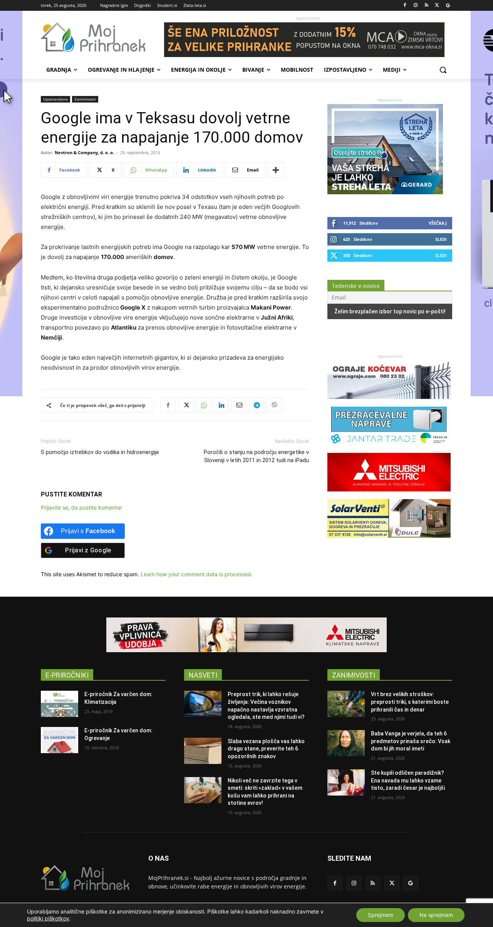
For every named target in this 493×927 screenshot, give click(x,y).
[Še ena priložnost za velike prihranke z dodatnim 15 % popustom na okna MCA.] (308, 39)
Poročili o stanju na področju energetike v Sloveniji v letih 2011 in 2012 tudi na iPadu (256, 456)
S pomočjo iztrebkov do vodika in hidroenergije (100, 452)
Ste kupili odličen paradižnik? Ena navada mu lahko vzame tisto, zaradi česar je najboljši (408, 780)
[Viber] (274, 405)
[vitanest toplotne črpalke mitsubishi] (389, 495)
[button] (443, 70)
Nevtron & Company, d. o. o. (84, 152)
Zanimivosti (85, 99)
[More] (276, 170)
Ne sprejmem (436, 915)
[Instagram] (415, 5)
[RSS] (426, 5)
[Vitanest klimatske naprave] (246, 634)
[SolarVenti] (389, 541)
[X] (437, 5)
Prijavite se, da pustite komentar (81, 507)
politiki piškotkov (48, 918)
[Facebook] (405, 5)
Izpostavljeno (55, 99)
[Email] (238, 405)
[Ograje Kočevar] (389, 402)
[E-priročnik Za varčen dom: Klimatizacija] (59, 704)
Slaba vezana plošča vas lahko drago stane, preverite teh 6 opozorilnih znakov (266, 748)
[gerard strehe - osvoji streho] (385, 192)
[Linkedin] (221, 405)
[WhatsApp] (203, 405)
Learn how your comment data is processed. (197, 574)
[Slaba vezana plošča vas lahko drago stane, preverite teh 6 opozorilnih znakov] (202, 751)
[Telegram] (256, 405)
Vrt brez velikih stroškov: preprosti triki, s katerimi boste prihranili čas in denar (410, 701)
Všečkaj (438, 223)
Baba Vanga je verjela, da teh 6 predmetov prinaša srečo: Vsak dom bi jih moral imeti (410, 741)
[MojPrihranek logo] (102, 37)
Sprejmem (380, 915)
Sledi (441, 239)
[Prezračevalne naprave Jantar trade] (389, 449)
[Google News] (447, 5)
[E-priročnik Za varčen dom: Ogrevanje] (59, 740)
